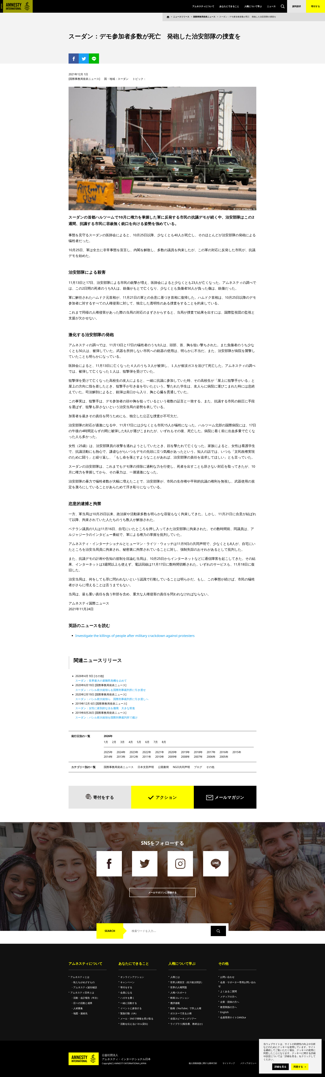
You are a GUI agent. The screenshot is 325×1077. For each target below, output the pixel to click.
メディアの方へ (228, 996)
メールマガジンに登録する (162, 892)
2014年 (108, 757)
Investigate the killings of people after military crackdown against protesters (135, 635)
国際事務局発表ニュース (204, 16)
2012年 (133, 757)
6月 (147, 742)
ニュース (271, 6)
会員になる (126, 992)
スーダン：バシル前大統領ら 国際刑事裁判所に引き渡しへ (111, 699)
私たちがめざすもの (84, 982)
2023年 (133, 752)
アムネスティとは (79, 977)
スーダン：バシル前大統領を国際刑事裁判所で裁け (106, 717)
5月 (139, 742)
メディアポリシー (248, 1063)
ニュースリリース (181, 16)
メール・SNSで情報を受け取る (136, 1018)
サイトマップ (229, 1063)
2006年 (211, 757)
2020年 (172, 752)
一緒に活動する (128, 1003)
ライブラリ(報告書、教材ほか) (186, 1023)
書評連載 (175, 1003)
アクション (166, 797)
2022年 (146, 752)
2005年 (224, 757)
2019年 (185, 752)
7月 (156, 742)
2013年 (121, 757)
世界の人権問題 (178, 987)
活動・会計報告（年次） (86, 997)
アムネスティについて (203, 6)
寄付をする (103, 797)
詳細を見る (280, 1066)
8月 (164, 742)
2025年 (108, 752)
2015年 (236, 752)
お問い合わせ (227, 977)
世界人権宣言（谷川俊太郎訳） (186, 982)
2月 (114, 742)
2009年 (172, 757)
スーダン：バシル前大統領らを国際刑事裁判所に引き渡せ (110, 690)
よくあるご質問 (228, 991)
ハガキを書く (127, 997)
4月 (131, 742)
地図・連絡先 (80, 1013)
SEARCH (110, 931)
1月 (106, 742)
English (224, 1012)
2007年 (198, 757)
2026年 (108, 736)
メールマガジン (229, 797)
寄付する (315, 6)
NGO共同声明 (181, 767)
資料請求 (296, 6)
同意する (298, 1066)
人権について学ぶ (253, 6)
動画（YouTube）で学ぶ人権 (185, 1008)
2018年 (198, 752)
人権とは (175, 977)
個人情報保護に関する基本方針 (203, 1063)
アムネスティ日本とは (82, 992)
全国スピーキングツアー (183, 1018)
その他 (210, 767)
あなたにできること (229, 6)
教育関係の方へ (228, 1007)
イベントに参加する (131, 1008)
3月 (122, 742)
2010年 (159, 757)
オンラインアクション (132, 977)
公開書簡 (163, 767)
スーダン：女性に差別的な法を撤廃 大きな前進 (105, 708)
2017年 (211, 752)
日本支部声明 (146, 767)
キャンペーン (127, 982)
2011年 (146, 757)
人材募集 (78, 1008)
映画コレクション (179, 997)
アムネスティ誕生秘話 (85, 987)
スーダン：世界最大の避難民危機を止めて (101, 680)
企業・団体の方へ (229, 1001)
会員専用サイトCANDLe (233, 1017)
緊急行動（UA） (129, 1013)
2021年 (159, 752)
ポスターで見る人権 (181, 1013)
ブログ (198, 767)
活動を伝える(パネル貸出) (134, 1023)
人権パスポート (178, 992)
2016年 (224, 752)
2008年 (185, 757)
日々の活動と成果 (82, 1003)
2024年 (121, 752)
